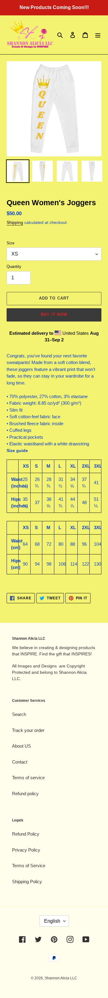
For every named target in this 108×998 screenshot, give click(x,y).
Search (19, 714)
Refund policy (25, 793)
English (52, 921)
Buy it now (54, 314)
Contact (19, 761)
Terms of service (28, 777)
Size (10, 243)
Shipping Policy (27, 881)
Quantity (14, 266)
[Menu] (98, 34)
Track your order (28, 730)
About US (21, 745)
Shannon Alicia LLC (61, 978)
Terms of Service (28, 865)
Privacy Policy (26, 849)
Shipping (15, 222)
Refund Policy (25, 833)
